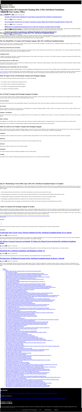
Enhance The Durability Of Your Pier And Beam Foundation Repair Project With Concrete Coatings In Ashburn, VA (29, 340)
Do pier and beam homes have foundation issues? (16, 341)
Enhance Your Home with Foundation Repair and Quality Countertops (20, 289)
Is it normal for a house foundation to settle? (14, 343)
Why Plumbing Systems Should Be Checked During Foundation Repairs (20, 303)
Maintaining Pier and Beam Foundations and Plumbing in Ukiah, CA (20, 297)
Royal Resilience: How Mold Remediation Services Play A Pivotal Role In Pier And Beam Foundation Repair (28, 385)
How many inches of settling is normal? (14, 351)
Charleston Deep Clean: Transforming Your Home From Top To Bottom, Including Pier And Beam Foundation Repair (29, 312)
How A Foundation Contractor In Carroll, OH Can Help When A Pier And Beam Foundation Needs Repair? (28, 327)
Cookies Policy (34, 409)
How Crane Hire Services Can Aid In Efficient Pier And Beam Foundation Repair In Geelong (25, 279)
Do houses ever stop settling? (11, 272)
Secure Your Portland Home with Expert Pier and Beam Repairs (19, 334)
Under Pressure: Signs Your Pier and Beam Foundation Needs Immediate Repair (22, 336)
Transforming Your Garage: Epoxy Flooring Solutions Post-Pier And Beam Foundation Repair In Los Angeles (28, 359)
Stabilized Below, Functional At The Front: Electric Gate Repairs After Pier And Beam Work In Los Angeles (28, 276)
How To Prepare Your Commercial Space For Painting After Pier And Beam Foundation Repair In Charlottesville (28, 286)
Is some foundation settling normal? (13, 310)
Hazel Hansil (4, 14)
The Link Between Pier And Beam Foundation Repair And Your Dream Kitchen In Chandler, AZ (25, 281)
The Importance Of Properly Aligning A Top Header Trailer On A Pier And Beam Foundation (24, 365)
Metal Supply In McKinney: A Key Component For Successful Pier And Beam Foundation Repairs (26, 376)
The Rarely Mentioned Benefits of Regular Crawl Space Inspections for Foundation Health (24, 380)
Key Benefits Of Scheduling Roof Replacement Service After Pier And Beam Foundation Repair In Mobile (27, 308)
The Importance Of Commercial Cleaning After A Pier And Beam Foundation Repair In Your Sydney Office (27, 386)
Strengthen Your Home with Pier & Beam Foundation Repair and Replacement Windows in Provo (25, 284)
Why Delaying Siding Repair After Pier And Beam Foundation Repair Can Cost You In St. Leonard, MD (27, 321)
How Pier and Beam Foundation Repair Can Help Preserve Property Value (21, 314)
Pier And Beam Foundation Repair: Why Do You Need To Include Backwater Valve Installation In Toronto (27, 349)
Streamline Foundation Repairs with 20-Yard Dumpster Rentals (18, 353)
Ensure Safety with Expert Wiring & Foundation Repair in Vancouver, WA (21, 278)
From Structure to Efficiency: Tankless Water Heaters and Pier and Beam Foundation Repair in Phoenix (27, 294)
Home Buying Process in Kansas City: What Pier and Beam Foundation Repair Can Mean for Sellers (26, 332)
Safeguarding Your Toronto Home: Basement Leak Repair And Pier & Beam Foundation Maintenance (26, 373)
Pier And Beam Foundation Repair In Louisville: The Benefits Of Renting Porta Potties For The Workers (27, 274)
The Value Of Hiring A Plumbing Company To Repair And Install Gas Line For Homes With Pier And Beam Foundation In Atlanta (32, 379)
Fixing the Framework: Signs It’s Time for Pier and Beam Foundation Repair (21, 331)
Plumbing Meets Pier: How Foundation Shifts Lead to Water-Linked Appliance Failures (23, 271)
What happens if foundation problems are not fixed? (16, 325)
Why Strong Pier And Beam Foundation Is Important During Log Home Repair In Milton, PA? (25, 350)
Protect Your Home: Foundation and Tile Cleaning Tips (17, 291)
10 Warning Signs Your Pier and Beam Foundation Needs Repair (19, 358)
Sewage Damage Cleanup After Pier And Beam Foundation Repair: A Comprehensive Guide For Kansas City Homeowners (31, 366)
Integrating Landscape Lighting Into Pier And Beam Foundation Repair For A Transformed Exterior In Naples (28, 370)
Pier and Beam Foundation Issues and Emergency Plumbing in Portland (20, 313)
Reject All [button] (56, 409)
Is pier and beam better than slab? (12, 282)
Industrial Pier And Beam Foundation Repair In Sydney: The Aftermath (20, 335)
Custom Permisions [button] (47, 409)
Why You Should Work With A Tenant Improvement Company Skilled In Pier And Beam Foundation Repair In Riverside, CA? (31, 296)
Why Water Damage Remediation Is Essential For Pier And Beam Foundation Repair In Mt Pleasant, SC (27, 323)
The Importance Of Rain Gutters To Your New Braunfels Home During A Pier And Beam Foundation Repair (28, 298)
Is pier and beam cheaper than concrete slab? (15, 347)
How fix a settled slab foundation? (12, 280)
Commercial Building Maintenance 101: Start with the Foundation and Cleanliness (22, 371)
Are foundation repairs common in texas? (14, 361)
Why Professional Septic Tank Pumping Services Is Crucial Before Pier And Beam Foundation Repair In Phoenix (29, 383)
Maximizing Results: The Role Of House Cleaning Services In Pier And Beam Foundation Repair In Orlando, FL (29, 355)
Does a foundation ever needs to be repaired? (15, 344)
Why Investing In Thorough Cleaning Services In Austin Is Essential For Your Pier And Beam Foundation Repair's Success (30, 287)
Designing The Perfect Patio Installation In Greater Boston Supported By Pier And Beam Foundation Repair (27, 304)
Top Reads (5, 269)
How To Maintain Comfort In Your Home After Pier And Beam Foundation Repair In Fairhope (25, 273)
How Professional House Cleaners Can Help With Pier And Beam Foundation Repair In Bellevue (25, 381)
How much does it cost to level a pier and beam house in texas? (18, 357)
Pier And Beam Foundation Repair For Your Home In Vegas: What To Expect (21, 328)
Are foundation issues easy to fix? (12, 306)
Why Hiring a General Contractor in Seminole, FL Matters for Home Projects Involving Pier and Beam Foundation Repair (30, 299)
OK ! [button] (40, 409)
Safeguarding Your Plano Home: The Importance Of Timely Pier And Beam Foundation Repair (25, 368)
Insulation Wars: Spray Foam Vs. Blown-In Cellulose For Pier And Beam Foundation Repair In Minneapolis (28, 288)
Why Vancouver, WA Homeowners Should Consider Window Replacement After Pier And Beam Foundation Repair (29, 293)
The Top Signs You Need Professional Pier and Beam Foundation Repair (20, 320)
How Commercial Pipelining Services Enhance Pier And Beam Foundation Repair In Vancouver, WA (26, 305)
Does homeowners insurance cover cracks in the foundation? (18, 363)
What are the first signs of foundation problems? (15, 318)
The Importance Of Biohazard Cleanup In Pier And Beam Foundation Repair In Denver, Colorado (25, 283)
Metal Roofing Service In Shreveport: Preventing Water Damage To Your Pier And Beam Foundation (26, 384)
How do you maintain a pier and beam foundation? (16, 354)
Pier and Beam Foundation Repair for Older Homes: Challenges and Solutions (21, 316)
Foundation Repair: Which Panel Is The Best (15, 374)
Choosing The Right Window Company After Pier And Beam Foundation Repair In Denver (24, 338)
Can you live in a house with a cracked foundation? (16, 378)
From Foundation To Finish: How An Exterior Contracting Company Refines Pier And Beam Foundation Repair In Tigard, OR (31, 364)
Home (4, 268)
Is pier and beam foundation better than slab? (15, 326)
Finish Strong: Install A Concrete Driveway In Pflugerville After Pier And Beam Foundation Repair (26, 339)
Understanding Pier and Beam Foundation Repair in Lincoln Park (19, 348)
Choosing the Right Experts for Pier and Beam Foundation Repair (19, 302)
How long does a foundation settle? (13, 329)
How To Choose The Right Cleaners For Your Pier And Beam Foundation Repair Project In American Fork (27, 369)
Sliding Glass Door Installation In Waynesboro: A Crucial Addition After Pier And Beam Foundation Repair (27, 372)
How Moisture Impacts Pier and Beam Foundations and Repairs (18, 356)
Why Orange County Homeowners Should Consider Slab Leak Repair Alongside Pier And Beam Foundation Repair (29, 301)
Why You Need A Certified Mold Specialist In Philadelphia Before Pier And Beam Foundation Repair (26, 324)
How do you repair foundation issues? (13, 317)
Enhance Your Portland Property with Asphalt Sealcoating (17, 362)
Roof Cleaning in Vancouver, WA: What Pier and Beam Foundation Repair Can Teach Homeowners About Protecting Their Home (32, 319)
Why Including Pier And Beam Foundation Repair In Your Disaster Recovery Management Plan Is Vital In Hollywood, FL (30, 309)
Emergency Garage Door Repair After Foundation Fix (17, 333)
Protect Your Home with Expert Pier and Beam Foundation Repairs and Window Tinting (23, 275)
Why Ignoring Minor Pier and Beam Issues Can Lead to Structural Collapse (21, 311)
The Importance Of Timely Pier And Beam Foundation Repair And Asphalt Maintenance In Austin (25, 342)
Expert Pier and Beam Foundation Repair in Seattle (16, 290)
